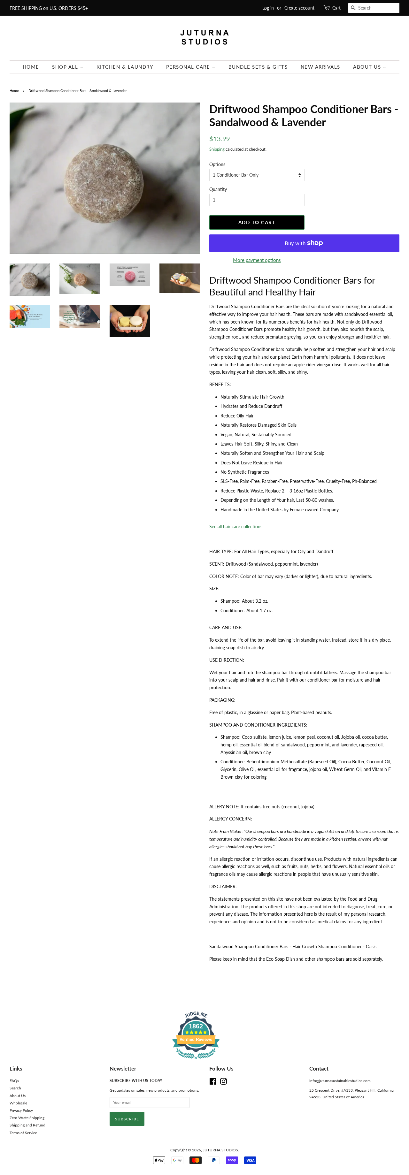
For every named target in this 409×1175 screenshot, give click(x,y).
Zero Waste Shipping (27, 1117)
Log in (268, 8)
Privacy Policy (21, 1110)
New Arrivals (320, 67)
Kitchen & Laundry (124, 67)
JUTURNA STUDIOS (220, 1150)
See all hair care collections (235, 526)
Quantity (218, 189)
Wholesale (18, 1103)
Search (15, 1088)
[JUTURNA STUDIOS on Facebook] (213, 1082)
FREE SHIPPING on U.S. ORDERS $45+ (49, 8)
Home (31, 67)
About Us (368, 67)
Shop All (66, 67)
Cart (336, 8)
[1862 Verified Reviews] (204, 1060)
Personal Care (189, 67)
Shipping (217, 149)
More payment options (257, 260)
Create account (299, 8)
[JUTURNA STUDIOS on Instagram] (223, 1082)
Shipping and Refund (27, 1125)
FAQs (14, 1080)
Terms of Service (23, 1132)
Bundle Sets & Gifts (258, 67)
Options (217, 164)
